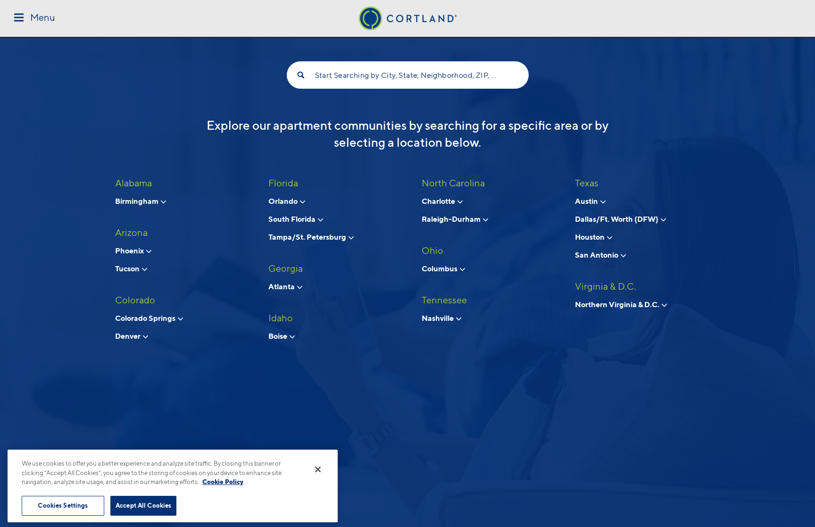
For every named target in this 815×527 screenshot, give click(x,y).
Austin (587, 201)
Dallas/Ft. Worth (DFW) (617, 219)
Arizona (131, 232)
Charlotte (439, 201)
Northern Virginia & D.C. (618, 304)
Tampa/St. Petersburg (308, 237)
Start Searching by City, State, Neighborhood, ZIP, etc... (407, 75)
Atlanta (282, 286)
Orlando (283, 201)
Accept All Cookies (143, 505)
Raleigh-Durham (452, 219)
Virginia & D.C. (605, 286)
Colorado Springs (146, 318)
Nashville (438, 318)
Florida (283, 183)
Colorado (135, 300)
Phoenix (130, 250)
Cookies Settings (63, 505)
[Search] (301, 75)
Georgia (285, 268)
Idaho (280, 318)
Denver (128, 336)
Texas (587, 183)
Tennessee (444, 300)
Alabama (133, 183)
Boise (278, 336)
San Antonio (597, 254)
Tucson (128, 268)
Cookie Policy (222, 481)
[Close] (318, 469)
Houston (590, 237)
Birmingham (137, 201)
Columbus (440, 268)
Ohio (432, 250)
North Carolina (453, 183)
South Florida (292, 219)
